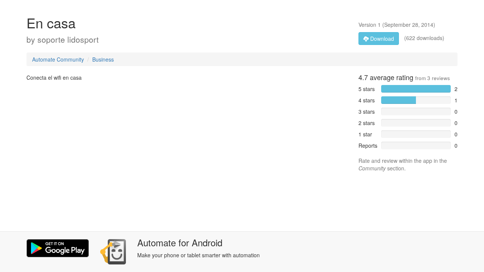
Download (381, 38)
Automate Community (58, 59)
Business (103, 59)
